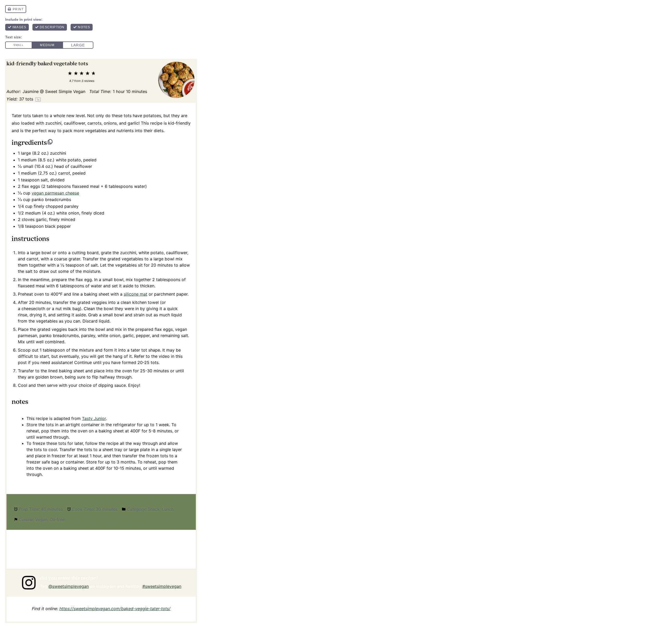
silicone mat (135, 294)
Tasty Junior (94, 418)
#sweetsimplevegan (161, 586)
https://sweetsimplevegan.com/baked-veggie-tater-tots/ (114, 608)
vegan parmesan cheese (55, 193)
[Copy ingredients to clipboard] (50, 142)
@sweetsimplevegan (69, 586)
